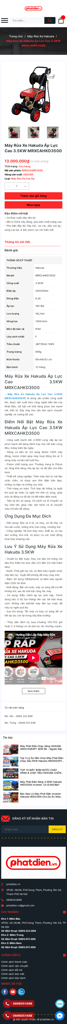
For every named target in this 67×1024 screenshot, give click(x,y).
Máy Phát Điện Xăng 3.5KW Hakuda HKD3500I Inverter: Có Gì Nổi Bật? (41, 783)
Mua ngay (33, 205)
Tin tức (8, 737)
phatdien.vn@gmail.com (20, 905)
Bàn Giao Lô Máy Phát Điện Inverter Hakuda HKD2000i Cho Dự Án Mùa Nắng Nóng (40, 796)
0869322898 (14, 899)
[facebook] (4, 991)
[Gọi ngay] (7, 1004)
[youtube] (12, 991)
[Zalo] (60, 1003)
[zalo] (21, 991)
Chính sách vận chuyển (14, 965)
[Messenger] (59, 1015)
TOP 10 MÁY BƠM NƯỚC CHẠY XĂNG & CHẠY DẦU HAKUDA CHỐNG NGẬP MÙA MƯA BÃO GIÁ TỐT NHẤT (42, 772)
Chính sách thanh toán (14, 961)
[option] (14, 132)
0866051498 (22, 1015)
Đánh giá (11, 250)
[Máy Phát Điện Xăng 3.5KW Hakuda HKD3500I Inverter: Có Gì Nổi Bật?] (10, 785)
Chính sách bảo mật (12, 973)
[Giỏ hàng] (61, 22)
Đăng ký (57, 829)
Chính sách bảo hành (13, 977)
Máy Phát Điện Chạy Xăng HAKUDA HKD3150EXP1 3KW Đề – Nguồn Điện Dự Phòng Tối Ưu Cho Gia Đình (41, 749)
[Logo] (33, 8)
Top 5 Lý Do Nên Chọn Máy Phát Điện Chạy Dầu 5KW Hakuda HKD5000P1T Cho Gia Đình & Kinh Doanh (42, 761)
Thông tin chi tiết (17, 242)
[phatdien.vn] (33, 864)
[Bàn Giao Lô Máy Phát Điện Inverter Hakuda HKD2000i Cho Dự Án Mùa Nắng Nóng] (10, 797)
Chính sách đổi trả (11, 969)
